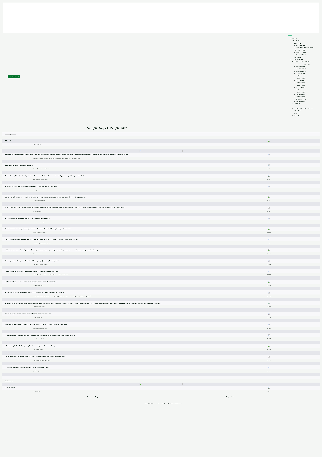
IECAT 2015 (297, 115)
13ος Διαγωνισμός (301, 69)
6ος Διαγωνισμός (300, 85)
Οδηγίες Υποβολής (301, 52)
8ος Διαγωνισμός (300, 90)
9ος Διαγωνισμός (300, 92)
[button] (14, 76)
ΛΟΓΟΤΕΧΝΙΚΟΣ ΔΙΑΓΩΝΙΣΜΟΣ (301, 62)
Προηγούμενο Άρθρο (92, 386)
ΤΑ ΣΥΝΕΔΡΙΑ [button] (296, 104)
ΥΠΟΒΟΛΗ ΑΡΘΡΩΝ (300, 50)
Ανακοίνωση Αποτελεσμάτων (302, 64)
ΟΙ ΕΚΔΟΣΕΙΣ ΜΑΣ (297, 59)
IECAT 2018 (297, 113)
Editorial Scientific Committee (305, 48)
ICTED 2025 (297, 106)
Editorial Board (300, 45)
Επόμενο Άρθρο (231, 386)
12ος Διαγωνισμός (301, 66)
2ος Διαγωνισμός (300, 76)
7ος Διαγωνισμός (300, 87)
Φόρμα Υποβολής (301, 55)
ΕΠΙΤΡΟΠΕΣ (297, 43)
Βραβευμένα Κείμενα (300, 71)
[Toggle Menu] (290, 36)
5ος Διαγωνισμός (300, 83)
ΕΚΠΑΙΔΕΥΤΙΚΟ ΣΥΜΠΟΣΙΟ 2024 (303, 108)
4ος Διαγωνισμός (300, 80)
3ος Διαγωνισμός (300, 78)
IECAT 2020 (297, 111)
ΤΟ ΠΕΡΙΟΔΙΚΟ (296, 41)
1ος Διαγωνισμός (300, 73)
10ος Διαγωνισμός (301, 94)
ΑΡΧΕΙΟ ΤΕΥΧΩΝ (297, 57)
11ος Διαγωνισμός (300, 97)
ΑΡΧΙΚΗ (294, 38)
